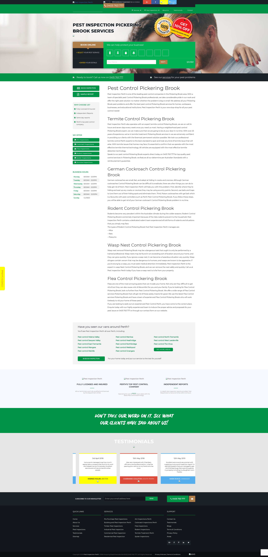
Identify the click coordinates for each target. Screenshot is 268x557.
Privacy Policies (160, 554)
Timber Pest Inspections (113, 526)
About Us (165, 10)
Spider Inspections (83, 158)
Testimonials (178, 10)
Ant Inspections (82, 140)
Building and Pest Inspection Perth (117, 522)
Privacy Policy (172, 533)
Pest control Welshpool (125, 347)
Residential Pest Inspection (114, 536)
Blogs (169, 526)
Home (75, 519)
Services (76, 526)
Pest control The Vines (163, 344)
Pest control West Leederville (166, 340)
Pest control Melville (86, 351)
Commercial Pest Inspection (115, 533)
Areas (169, 536)
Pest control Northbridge (126, 344)
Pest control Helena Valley (89, 337)
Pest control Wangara (87, 347)
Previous (71, 469)
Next (163, 62)
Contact (190, 10)
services (166, 77)
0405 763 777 (115, 5)
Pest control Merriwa (124, 337)
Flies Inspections (82, 149)
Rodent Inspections (83, 153)
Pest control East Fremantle (89, 344)
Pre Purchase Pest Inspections (115, 519)
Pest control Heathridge (126, 340)
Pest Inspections (79, 529)
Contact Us (171, 519)
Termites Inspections (84, 162)
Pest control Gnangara (125, 351)
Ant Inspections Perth (143, 519)
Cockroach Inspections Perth (146, 522)
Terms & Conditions (174, 529)
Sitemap (76, 536)
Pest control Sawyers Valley (89, 340)
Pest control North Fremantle (166, 337)
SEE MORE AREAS (163, 349)
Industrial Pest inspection (114, 529)
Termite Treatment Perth (144, 533)
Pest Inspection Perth (91, 554)
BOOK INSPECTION (88, 88)
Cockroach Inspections (85, 144)
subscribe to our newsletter (88, 499)
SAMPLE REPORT (87, 94)
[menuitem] (135, 10)
